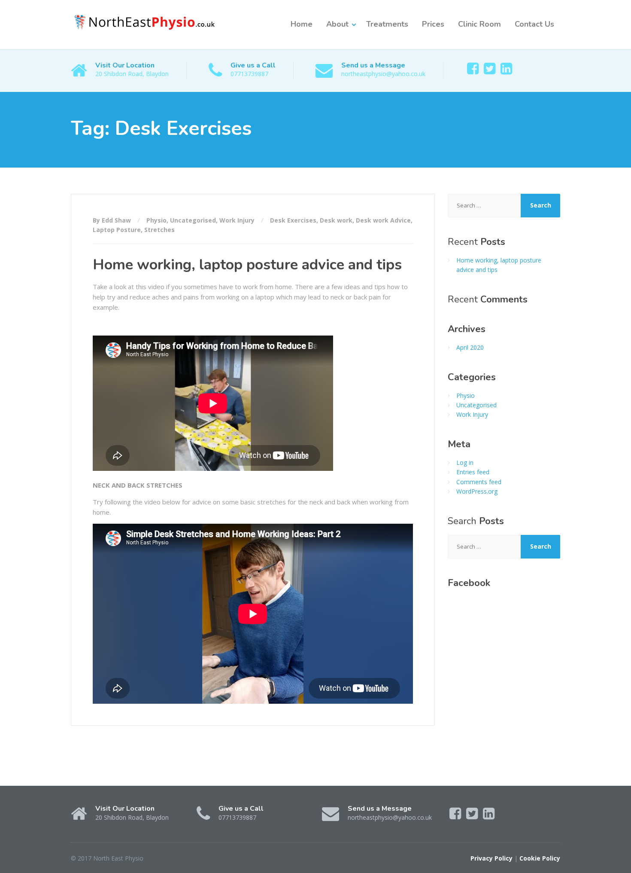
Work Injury (237, 220)
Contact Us (534, 24)
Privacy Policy (491, 858)
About (337, 24)
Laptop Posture (117, 230)
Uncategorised (193, 220)
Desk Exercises (293, 220)
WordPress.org (477, 491)
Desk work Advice (383, 220)
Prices (433, 24)
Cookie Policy (539, 858)
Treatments (387, 24)
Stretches (159, 230)
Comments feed (478, 482)
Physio (156, 220)
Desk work (336, 220)
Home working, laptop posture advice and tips (247, 265)
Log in (464, 462)
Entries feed (472, 472)
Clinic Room (479, 24)
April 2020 (470, 347)
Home (301, 24)
